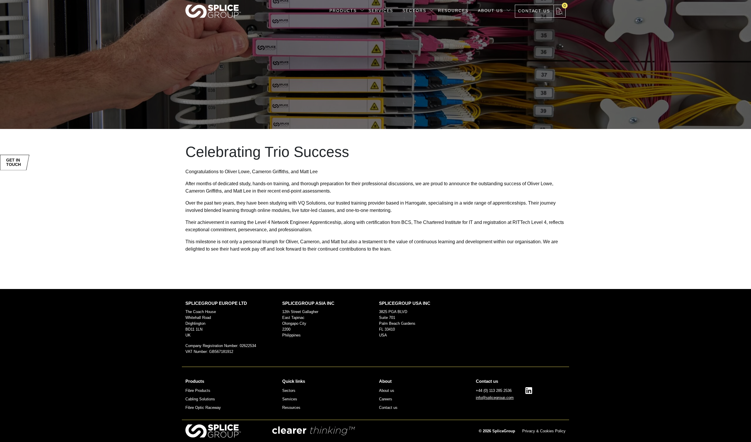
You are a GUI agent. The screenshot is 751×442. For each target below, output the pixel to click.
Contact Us (534, 10)
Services (380, 10)
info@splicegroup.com (495, 397)
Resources (453, 10)
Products (343, 10)
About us (490, 10)
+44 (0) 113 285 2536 (494, 390)
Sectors (414, 10)
